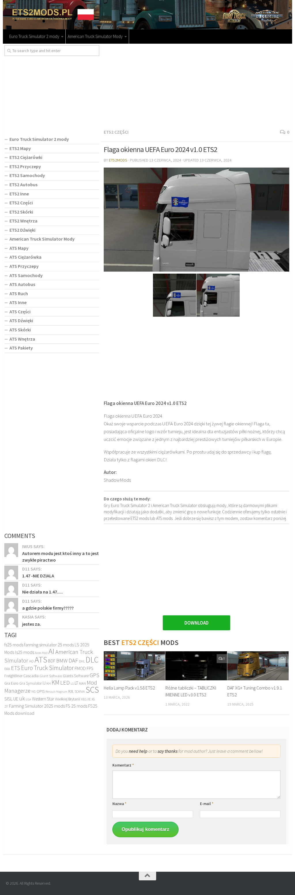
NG (33, 692)
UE (15, 699)
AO (31, 661)
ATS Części (20, 311)
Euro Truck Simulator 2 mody (34, 36)
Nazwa (119, 803)
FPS (90, 668)
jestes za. (31, 624)
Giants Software (76, 675)
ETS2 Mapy (20, 148)
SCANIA (80, 692)
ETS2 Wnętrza (23, 221)
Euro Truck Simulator (47, 668)
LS (72, 683)
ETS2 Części (116, 132)
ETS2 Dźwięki (22, 230)
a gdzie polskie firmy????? (48, 608)
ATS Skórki (20, 330)
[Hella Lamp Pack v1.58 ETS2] (134, 665)
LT (76, 683)
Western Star (43, 699)
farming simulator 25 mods (49, 645)
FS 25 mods (76, 706)
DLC (92, 659)
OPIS (41, 691)
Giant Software (50, 675)
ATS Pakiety (21, 348)
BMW (62, 660)
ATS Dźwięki (21, 320)
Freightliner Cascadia (21, 675)
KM (55, 682)
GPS (94, 675)
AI (51, 651)
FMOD (80, 668)
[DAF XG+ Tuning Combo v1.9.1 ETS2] (258, 665)
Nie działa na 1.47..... (42, 592)
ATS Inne (18, 302)
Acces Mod (41, 653)
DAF (73, 660)
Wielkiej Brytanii (67, 699)
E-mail (206, 803)
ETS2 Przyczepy (25, 166)
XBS (83, 699)
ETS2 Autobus (23, 184)
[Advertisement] (196, 85)
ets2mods (118, 160)
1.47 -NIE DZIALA (38, 576)
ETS (15, 668)
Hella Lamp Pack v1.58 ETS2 (129, 688)
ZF (6, 706)
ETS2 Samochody (27, 175)
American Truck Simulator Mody (95, 36)
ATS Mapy (19, 248)
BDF (51, 661)
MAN (82, 683)
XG (93, 699)
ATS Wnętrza (22, 339)
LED (65, 682)
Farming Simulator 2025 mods (37, 706)
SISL (8, 699)
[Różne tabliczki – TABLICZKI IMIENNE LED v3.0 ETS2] (196, 665)
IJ (44, 683)
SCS (92, 689)
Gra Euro (11, 683)
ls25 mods (24, 652)
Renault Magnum (56, 692)
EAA (7, 669)
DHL (82, 661)
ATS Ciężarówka (25, 257)
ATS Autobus (22, 284)
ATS (41, 659)
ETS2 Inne (19, 194)
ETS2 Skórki (21, 212)
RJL (71, 691)
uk (22, 698)
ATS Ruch (19, 293)
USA (28, 699)
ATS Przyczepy (24, 266)
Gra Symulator (30, 683)
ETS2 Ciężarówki (26, 157)
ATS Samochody (26, 275)
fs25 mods (13, 645)
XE (89, 699)
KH (48, 683)
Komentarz (123, 765)
